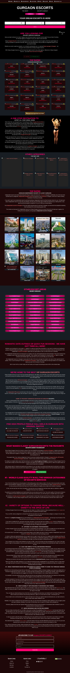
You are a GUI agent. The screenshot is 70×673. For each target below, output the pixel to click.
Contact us (58, 1)
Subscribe (35, 650)
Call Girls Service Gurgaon (55, 308)
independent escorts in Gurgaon (41, 517)
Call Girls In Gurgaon (55, 296)
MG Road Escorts (55, 324)
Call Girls (44, 196)
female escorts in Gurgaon (19, 496)
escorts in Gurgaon (22, 351)
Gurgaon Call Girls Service (14, 308)
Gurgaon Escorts (35, 296)
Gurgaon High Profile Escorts (15, 318)
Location (12, 667)
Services (12, 665)
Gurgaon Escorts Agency (55, 318)
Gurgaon (51, 521)
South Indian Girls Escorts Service (55, 315)
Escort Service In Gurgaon (14, 296)
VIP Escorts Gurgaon (22, 380)
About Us (17, 1)
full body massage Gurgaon (27, 414)
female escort (49, 610)
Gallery (46, 1)
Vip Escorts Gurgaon (35, 330)
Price (40, 1)
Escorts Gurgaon (14, 302)
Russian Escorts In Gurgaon (15, 315)
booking (35, 420)
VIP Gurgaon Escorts (48, 372)
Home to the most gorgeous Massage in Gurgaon (32, 398)
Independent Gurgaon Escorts (35, 318)
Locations (33, 1)
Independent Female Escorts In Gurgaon (35, 327)
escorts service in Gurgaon (38, 582)
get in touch (38, 551)
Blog (52, 1)
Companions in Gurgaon (30, 360)
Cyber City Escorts (15, 327)
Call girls (43, 194)
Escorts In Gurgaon (55, 299)
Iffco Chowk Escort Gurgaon (15, 311)
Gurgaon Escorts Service (35, 305)
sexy (54, 355)
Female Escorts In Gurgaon (55, 305)
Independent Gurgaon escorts (26, 196)
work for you (60, 587)
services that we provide (28, 402)
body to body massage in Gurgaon (42, 414)
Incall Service (43, 471)
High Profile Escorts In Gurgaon (55, 327)
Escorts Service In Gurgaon (35, 321)
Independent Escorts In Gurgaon (15, 305)
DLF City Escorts (14, 324)
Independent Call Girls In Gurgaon (35, 302)
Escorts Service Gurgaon (35, 311)
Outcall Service (31, 471)
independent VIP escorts (14, 392)
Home (11, 1)
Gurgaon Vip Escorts (35, 324)
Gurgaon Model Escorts (35, 315)
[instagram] (40, 661)
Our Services (25, 1)
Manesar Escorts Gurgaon (14, 330)
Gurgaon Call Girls (15, 299)
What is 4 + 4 (19, 643)
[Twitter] (36, 661)
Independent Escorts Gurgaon (55, 302)
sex (25, 348)
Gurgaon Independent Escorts (35, 308)
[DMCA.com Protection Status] (58, 658)
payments (40, 556)
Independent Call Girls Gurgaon (14, 321)
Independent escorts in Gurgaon (14, 205)
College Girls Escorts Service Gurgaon (55, 330)
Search (35, 26)
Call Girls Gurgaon (35, 299)
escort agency (60, 510)
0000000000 (30, 13)
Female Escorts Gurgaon (55, 311)
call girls (28, 533)
